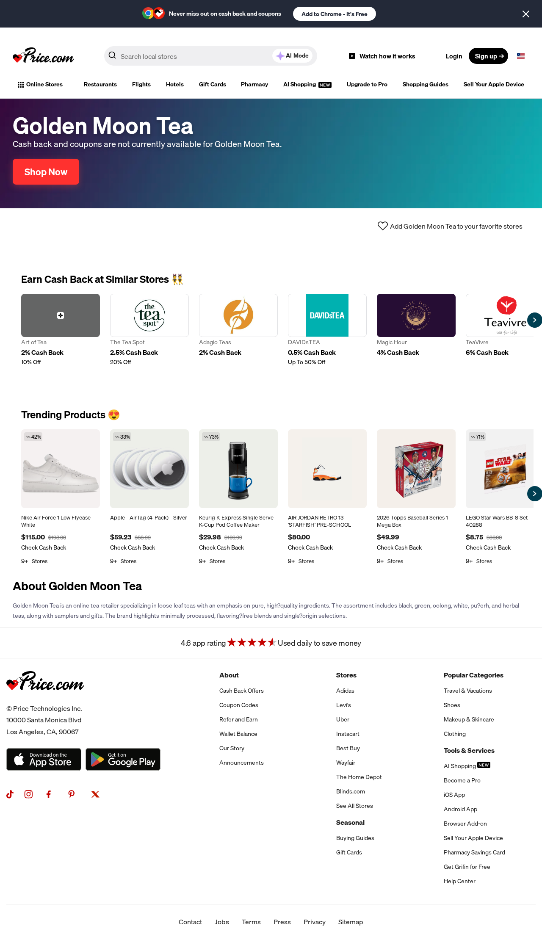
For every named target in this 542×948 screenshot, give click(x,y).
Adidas (345, 690)
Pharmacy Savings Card (474, 852)
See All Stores (354, 805)
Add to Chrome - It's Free (334, 14)
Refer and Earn (238, 719)
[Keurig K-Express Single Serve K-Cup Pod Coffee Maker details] (238, 468)
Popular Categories (473, 675)
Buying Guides (355, 838)
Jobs (222, 922)
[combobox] (210, 56)
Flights (141, 84)
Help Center (460, 881)
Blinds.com (350, 791)
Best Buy (348, 748)
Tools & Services (469, 750)
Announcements (241, 762)
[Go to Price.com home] (43, 55)
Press (282, 922)
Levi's (343, 705)
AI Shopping (300, 84)
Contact (190, 922)
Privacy (315, 922)
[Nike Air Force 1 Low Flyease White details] (60, 468)
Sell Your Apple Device (494, 84)
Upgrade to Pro (367, 84)
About (229, 675)
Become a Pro (462, 780)
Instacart (347, 733)
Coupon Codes (238, 705)
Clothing (455, 733)
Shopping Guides (425, 84)
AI (297, 55)
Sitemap (350, 922)
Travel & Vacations (468, 690)
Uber (342, 719)
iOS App (454, 794)
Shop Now (46, 171)
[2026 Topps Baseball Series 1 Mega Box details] (416, 468)
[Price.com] (45, 699)
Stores (346, 675)
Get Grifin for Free (467, 866)
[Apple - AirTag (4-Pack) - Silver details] (149, 468)
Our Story (231, 748)
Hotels (175, 84)
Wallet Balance (238, 733)
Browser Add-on (465, 823)
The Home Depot (359, 777)
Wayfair (345, 762)
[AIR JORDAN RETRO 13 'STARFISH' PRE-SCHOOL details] (327, 468)
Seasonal (350, 822)
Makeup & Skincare (469, 719)
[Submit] (112, 57)
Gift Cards (212, 84)
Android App (460, 809)
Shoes (452, 705)
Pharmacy (254, 84)
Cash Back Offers (241, 690)
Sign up (486, 56)
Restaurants (100, 84)
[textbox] (521, 56)
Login (454, 56)
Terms (251, 922)
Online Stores (44, 84)
